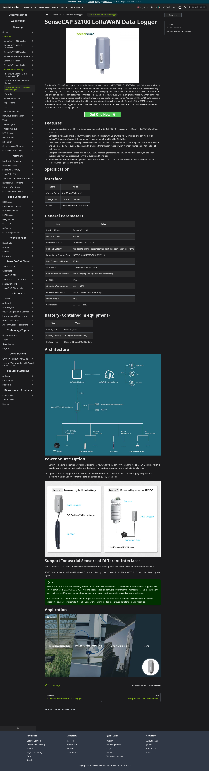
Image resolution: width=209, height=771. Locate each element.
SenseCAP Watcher (11, 111)
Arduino (6, 376)
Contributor (107, 1)
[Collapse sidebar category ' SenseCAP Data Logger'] (32, 69)
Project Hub (72, 744)
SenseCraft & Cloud (18, 261)
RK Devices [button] (7, 202)
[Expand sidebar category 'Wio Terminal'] (32, 137)
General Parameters (174, 28)
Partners (71, 748)
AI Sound (6, 303)
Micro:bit (6, 384)
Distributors (72, 752)
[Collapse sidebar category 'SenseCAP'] (32, 37)
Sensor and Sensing (36, 744)
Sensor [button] (5, 251)
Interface (170, 24)
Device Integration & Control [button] (15, 311)
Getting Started (18, 14)
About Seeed (8, 399)
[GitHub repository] (180, 7)
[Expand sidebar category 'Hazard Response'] (32, 320)
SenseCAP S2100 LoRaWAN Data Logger (17, 88)
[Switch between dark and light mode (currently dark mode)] (185, 7)
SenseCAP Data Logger (14, 69)
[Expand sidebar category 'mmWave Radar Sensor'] (32, 116)
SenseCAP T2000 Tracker (15, 52)
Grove (5, 32)
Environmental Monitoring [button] (14, 316)
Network (18, 155)
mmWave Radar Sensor (13, 115)
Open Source (8, 344)
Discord (70, 740)
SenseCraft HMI (9, 284)
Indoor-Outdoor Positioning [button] (15, 324)
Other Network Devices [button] (13, 191)
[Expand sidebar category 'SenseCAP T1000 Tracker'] (32, 41)
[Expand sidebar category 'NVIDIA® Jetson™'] (32, 211)
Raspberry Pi (8, 380)
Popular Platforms (18, 370)
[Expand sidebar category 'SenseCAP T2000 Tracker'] (32, 52)
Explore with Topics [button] (47, 7)
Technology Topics (18, 330)
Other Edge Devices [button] (11, 232)
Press (148, 752)
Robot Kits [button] (7, 243)
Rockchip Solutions (11, 187)
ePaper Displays (9, 128)
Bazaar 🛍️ (155, 7)
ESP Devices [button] (7, 215)
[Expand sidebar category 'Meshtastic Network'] (32, 161)
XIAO (4, 120)
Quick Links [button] (29, 7)
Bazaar (109, 740)
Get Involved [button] (75, 7)
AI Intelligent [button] (8, 307)
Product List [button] (7, 395)
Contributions (18, 353)
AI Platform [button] (168, 7)
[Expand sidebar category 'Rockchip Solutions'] (32, 187)
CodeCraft (7, 270)
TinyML (5, 339)
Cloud (29, 756)
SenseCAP (6, 36)
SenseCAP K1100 (10, 174)
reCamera (6, 228)
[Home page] (47, 15)
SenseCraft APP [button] (9, 275)
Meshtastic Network (11, 161)
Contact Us (151, 748)
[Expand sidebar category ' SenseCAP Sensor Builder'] (32, 65)
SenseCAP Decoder (12, 98)
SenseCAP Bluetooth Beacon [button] (17, 56)
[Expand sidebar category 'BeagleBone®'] (32, 219)
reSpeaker (7, 142)
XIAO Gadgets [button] (8, 124)
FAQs (108, 748)
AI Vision (6, 298)
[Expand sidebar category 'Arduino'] (32, 376)
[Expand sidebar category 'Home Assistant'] (32, 335)
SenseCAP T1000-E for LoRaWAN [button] (14, 46)
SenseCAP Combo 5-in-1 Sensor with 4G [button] (16, 75)
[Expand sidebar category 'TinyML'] (32, 340)
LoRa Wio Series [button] (9, 165)
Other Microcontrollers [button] (13, 150)
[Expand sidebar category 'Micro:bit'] (32, 385)
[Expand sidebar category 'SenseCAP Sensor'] (32, 61)
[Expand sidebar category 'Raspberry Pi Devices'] (32, 206)
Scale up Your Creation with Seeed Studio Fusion (18, 364)
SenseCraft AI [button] (8, 266)
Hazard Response (10, 320)
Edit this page (54, 685)
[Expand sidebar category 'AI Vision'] (32, 299)
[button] (142, 7)
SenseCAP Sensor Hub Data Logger (17, 81)
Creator (91, 1)
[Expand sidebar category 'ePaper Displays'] (32, 129)
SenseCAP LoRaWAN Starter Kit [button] (16, 178)
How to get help (113, 744)
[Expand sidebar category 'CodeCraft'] (32, 271)
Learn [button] (6, 107)
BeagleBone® (8, 219)
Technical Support (114, 756)
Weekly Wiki (18, 20)
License (5, 404)
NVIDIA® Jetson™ (10, 210)
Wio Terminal (8, 137)
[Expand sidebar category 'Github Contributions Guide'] (32, 359)
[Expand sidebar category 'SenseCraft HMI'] (32, 284)
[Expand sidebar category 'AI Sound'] (32, 303)
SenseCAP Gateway (11, 169)
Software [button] (6, 256)
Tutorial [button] (8, 94)
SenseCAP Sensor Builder (15, 65)
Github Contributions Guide (15, 358)
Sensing (18, 27)
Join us (149, 744)
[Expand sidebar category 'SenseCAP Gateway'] (32, 170)
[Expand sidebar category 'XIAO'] (32, 120)
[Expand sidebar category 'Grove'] (32, 32)
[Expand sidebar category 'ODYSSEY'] (32, 224)
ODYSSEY (6, 223)
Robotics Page (18, 237)
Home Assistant (9, 335)
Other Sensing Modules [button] (13, 146)
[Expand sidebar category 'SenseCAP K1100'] (32, 174)
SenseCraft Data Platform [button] (14, 279)
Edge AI (5, 348)
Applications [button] (9, 102)
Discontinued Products (18, 390)
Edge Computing (18, 196)
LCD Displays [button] (8, 133)
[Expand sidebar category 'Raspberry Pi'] (32, 380)
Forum (109, 752)
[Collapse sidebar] (18, 728)
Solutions (16, 293)
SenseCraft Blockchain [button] (12, 288)
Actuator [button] (6, 247)
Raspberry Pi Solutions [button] (12, 182)
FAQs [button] (63, 7)
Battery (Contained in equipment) (179, 31)
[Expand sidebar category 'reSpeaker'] (32, 142)
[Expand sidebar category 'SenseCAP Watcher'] (32, 111)
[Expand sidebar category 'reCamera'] (32, 228)
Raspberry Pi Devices (12, 206)
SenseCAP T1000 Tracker (15, 41)
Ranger (97, 1)
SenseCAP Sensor (12, 60)
